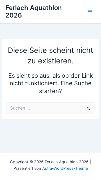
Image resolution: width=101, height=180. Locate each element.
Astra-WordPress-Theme (65, 168)
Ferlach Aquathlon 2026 (33, 11)
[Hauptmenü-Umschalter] (90, 11)
